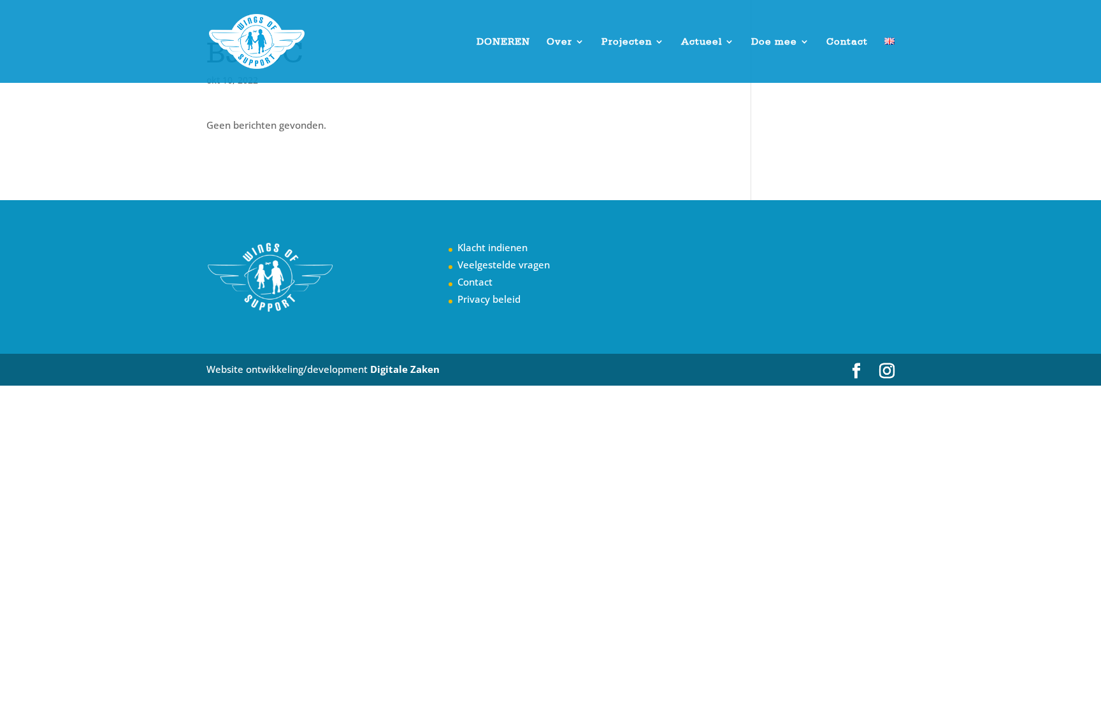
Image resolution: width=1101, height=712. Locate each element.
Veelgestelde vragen (503, 264)
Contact (847, 42)
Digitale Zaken (405, 369)
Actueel (701, 42)
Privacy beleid (489, 299)
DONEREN (503, 42)
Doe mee (774, 42)
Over (559, 42)
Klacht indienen (492, 247)
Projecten (626, 42)
